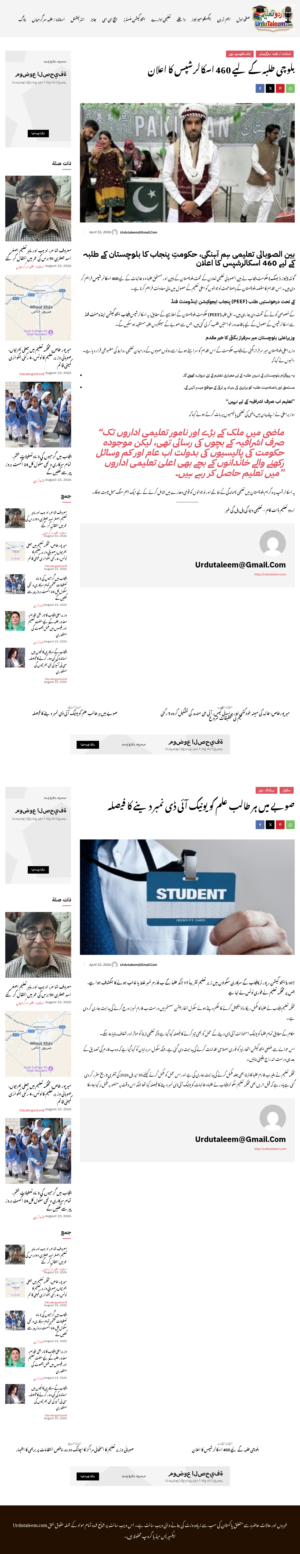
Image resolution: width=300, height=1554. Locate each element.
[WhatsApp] (290, 88)
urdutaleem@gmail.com (138, 232)
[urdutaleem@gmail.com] (115, 232)
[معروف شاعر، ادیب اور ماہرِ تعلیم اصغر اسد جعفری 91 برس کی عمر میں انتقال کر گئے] (38, 209)
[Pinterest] (280, 88)
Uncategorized (31, 373)
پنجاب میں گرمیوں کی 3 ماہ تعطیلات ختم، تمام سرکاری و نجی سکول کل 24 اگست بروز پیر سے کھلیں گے (38, 463)
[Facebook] (260, 88)
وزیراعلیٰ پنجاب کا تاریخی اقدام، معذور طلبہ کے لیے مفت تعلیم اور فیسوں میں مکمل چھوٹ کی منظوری (47, 624)
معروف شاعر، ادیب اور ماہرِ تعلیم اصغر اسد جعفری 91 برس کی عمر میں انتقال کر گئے (38, 254)
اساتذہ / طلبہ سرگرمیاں (30, 266)
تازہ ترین (38, 480)
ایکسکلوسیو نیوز (240, 53)
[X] (270, 88)
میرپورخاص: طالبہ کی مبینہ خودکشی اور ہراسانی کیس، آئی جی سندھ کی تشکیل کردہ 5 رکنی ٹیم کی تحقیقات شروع (225, 715)
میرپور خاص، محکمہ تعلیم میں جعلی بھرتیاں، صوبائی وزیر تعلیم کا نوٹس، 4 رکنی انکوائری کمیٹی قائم (39, 357)
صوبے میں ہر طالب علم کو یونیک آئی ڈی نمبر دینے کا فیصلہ (74, 712)
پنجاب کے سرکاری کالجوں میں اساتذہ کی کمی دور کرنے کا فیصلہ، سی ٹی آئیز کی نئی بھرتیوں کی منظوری (48, 661)
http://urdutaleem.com (270, 574)
